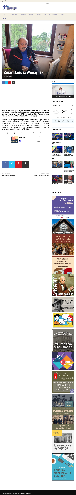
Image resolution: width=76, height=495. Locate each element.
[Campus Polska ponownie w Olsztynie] (69, 149)
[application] (63, 91)
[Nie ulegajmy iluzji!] (57, 164)
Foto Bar (55, 15)
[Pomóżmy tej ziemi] (69, 179)
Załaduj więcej (63, 187)
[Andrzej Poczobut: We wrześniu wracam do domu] (57, 136)
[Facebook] (73, 1)
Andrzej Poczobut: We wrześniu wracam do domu (56, 142)
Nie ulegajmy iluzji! (56, 169)
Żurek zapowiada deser (69, 140)
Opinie (4, 15)
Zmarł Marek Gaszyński (8, 175)
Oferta (63, 15)
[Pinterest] (9, 82)
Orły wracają (55, 183)
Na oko (54, 181)
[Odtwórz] (54, 96)
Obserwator (14, 15)
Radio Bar (47, 15)
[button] (72, 15)
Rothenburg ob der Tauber (41, 175)
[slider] (62, 96)
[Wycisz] (70, 96)
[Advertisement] (47, 7)
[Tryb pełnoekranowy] (72, 96)
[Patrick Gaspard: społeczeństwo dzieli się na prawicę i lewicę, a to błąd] (57, 149)
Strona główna (5, 22)
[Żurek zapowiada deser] (69, 136)
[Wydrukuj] (13, 82)
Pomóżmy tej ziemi (68, 183)
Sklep (4, 18)
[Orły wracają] (57, 179)
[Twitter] (6, 82)
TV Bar (39, 15)
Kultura (23, 15)
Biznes (31, 15)
